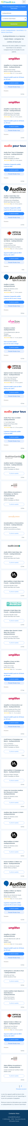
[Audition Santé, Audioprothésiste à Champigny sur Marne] (15, 457)
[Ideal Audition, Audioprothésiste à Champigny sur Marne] (14, 764)
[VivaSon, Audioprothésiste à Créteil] (14, 322)
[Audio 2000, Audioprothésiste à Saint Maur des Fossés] (14, 546)
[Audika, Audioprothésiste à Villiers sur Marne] (15, 884)
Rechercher (14, 24)
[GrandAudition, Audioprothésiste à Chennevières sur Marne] (14, 517)
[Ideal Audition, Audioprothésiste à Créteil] (14, 835)
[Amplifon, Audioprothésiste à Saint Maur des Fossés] (14, 102)
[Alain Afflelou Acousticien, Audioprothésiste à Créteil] (14, 1059)
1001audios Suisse (14, 1121)
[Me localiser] (25, 18)
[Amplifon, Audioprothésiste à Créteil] (14, 928)
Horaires (6, 90)
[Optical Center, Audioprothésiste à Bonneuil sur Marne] (14, 367)
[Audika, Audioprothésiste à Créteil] (15, 278)
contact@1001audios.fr (14, 1117)
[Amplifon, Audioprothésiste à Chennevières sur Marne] (14, 699)
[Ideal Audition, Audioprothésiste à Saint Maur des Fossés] (14, 575)
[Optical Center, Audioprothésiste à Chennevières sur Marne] (14, 233)
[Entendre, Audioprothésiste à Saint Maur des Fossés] (14, 604)
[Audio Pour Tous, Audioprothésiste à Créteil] (15, 412)
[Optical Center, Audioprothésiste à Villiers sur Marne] (14, 1015)
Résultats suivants (21, 1089)
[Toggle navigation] (24, 1)
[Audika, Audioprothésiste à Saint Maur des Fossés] (15, 189)
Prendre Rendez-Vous (14, 87)
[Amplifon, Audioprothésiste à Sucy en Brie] (14, 655)
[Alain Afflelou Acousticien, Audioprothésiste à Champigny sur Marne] (14, 486)
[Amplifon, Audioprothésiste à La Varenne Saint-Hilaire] (14, 59)
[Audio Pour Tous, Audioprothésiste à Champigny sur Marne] (15, 146)
